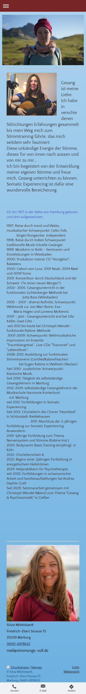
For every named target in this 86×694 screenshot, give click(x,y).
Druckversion (20, 667)
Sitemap (36, 667)
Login (75, 667)
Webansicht (71, 671)
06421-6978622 (18, 644)
